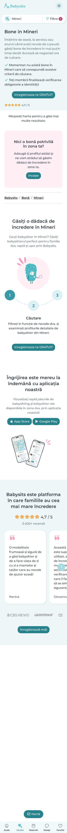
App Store (21, 421)
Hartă (35, 814)
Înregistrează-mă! (33, 629)
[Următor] (61, 567)
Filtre (55, 19)
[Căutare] (7, 19)
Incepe (33, 175)
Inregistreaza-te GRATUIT (33, 95)
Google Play (48, 421)
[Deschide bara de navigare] (59, 5)
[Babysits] (14, 5)
